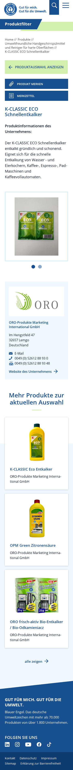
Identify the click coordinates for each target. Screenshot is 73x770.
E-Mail (19, 353)
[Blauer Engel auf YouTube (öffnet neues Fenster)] (28, 744)
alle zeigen (33, 661)
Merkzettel (26, 96)
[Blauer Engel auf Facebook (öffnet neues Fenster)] (39, 744)
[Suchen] (54, 5)
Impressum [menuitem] (49, 758)
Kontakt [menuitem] (10, 758)
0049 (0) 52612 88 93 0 (31, 358)
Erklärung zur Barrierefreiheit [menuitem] (40, 763)
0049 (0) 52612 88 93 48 (32, 363)
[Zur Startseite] (25, 9)
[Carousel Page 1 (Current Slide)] (33, 267)
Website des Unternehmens (30, 371)
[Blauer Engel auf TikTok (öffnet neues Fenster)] (49, 744)
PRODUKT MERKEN (30, 84)
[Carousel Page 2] (40, 267)
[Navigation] (65, 5)
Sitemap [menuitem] (10, 763)
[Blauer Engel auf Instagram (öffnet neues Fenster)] (17, 744)
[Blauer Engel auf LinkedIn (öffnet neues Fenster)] (7, 744)
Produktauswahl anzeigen (39, 67)
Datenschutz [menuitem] (28, 758)
